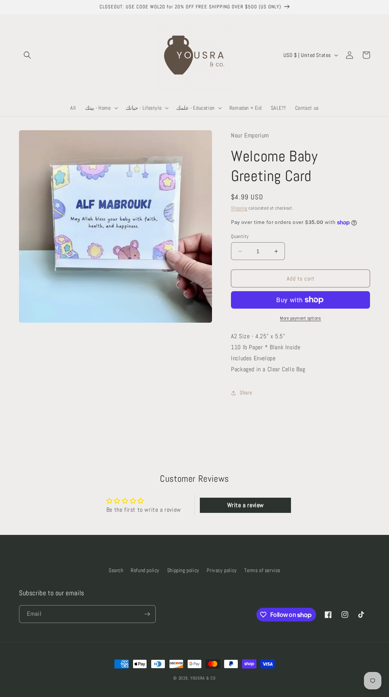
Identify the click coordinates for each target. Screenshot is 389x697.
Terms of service (262, 570)
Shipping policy (183, 570)
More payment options (300, 318)
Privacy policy (222, 570)
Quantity (239, 236)
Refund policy (145, 570)
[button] (27, 55)
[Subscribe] (147, 614)
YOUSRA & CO (203, 678)
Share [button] (246, 392)
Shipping (239, 208)
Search (116, 570)
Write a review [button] (245, 505)
